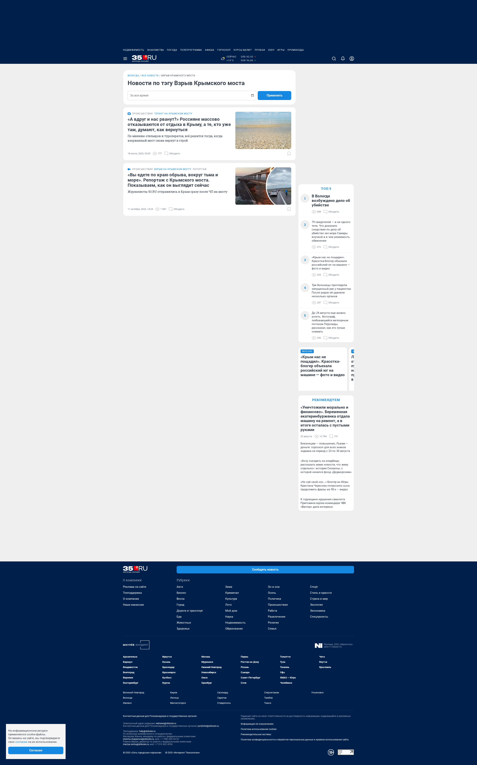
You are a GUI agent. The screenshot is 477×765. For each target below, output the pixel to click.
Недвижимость (133, 50)
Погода (172, 50)
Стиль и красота (321, 592)
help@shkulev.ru (147, 731)
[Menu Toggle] (125, 58)
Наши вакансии (133, 604)
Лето (228, 604)
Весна (180, 598)
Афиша (209, 50)
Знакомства (155, 50)
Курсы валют (243, 50)
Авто (180, 586)
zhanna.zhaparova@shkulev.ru (138, 739)
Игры (281, 50)
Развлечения (276, 616)
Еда (179, 616)
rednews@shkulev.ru (166, 723)
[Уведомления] (342, 58)
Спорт (314, 586)
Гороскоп (224, 50)
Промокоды (296, 50)
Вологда (133, 75)
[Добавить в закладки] (289, 153)
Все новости (150, 75)
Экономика (317, 610)
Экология (316, 604)
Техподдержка (132, 592)
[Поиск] (333, 58)
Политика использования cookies (259, 729)
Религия (273, 622)
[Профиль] (351, 58)
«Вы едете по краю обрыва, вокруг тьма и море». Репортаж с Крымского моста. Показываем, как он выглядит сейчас (173, 180)
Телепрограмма (191, 50)
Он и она (273, 586)
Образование (234, 628)
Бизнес (181, 592)
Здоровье (183, 628)
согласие (21, 742)
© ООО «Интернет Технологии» (182, 752)
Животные (184, 622)
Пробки (260, 50)
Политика (274, 598)
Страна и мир (319, 598)
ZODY (271, 50)
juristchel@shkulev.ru (208, 726)
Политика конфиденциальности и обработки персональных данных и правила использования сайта (295, 739)
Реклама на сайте (134, 586)
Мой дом (231, 610)
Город (180, 604)
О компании (131, 598)
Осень (272, 592)
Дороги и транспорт (190, 610)
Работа (272, 610)
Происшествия (278, 604)
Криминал (232, 592)
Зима (228, 586)
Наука (229, 616)
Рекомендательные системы (256, 734)
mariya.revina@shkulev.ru (136, 744)
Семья (272, 628)
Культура (231, 598)
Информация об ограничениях (257, 724)
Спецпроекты (319, 616)
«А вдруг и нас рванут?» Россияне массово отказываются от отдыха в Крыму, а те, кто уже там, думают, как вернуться (179, 124)
